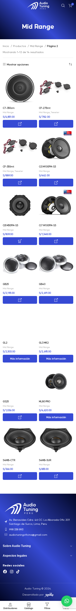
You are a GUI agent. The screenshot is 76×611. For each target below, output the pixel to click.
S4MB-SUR (45, 460)
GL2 (5, 342)
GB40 (42, 284)
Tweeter (55, 112)
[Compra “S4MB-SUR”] (56, 476)
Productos (20, 46)
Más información (20, 358)
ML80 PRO (44, 401)
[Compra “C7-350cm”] (20, 124)
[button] (66, 601)
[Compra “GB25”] (20, 300)
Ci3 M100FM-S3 (47, 166)
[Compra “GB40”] (56, 300)
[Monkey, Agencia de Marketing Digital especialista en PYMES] (49, 594)
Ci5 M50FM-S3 (10, 225)
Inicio (6, 46)
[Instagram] (11, 571)
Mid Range (37, 46)
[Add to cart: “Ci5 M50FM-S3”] (20, 241)
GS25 (6, 401)
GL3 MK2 (44, 342)
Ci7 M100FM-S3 (47, 225)
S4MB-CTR (9, 460)
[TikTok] (18, 571)
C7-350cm (9, 107)
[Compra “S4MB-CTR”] (20, 476)
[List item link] (38, 522)
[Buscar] (63, 5)
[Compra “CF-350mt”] (20, 182)
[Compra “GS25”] (20, 417)
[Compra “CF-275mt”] (56, 124)
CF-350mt (8, 166)
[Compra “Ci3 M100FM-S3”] (56, 182)
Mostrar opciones (18, 64)
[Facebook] (5, 571)
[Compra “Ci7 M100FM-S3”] (56, 241)
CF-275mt (45, 107)
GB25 (6, 284)
